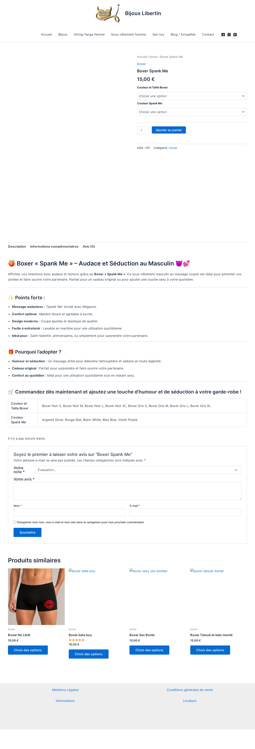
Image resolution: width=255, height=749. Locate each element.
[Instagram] (229, 34)
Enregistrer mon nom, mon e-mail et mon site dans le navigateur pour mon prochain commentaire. (80, 522)
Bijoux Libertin (143, 13)
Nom (18, 505)
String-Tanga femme (89, 34)
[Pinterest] (235, 34)
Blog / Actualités (183, 34)
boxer (154, 57)
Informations (65, 701)
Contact (208, 34)
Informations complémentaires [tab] (54, 246)
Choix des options (28, 650)
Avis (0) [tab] (89, 246)
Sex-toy (158, 34)
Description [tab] (17, 246)
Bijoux (63, 34)
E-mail (135, 505)
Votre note (19, 470)
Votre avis (24, 479)
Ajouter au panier (169, 130)
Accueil (46, 34)
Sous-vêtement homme (128, 34)
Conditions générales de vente (190, 690)
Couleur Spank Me (149, 103)
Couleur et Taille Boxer (152, 87)
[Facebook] (223, 34)
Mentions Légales (65, 690)
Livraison (190, 701)
